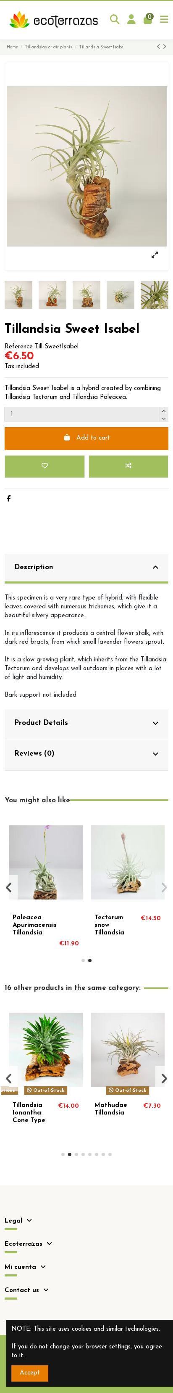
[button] (83, 960)
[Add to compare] (128, 466)
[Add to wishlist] (44, 466)
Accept (30, 1373)
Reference (19, 347)
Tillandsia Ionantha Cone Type (29, 1113)
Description (33, 567)
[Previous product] (160, 47)
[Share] (8, 499)
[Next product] (164, 47)
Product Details (41, 723)
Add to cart (93, 438)
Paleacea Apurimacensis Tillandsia (35, 925)
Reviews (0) (34, 753)
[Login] (131, 20)
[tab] (86, 569)
